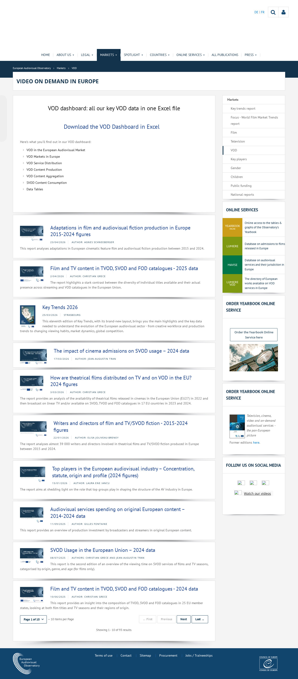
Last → (199, 619)
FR (262, 12)
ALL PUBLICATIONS (225, 55)
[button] (33, 619)
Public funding (241, 186)
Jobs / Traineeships (199, 655)
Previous (166, 619)
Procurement (168, 655)
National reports (242, 194)
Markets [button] (107, 55)
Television (238, 141)
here (256, 442)
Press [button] (249, 55)
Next (183, 619)
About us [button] (64, 55)
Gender (236, 168)
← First (147, 619)
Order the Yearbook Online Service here (253, 334)
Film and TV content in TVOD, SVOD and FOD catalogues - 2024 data (124, 588)
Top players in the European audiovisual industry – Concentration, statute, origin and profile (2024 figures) (123, 472)
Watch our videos (257, 493)
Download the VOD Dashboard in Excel (113, 126)
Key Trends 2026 (60, 307)
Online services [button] (189, 55)
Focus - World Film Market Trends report (254, 120)
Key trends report (243, 108)
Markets (232, 99)
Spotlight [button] (132, 55)
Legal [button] (85, 55)
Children (237, 177)
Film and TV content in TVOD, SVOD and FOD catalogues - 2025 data (124, 268)
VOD (234, 150)
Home (45, 55)
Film (234, 132)
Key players (239, 159)
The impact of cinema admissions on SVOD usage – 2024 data (121, 351)
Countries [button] (158, 55)
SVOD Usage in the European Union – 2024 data (102, 550)
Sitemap (145, 655)
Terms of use (103, 655)
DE (256, 12)
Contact (126, 655)
